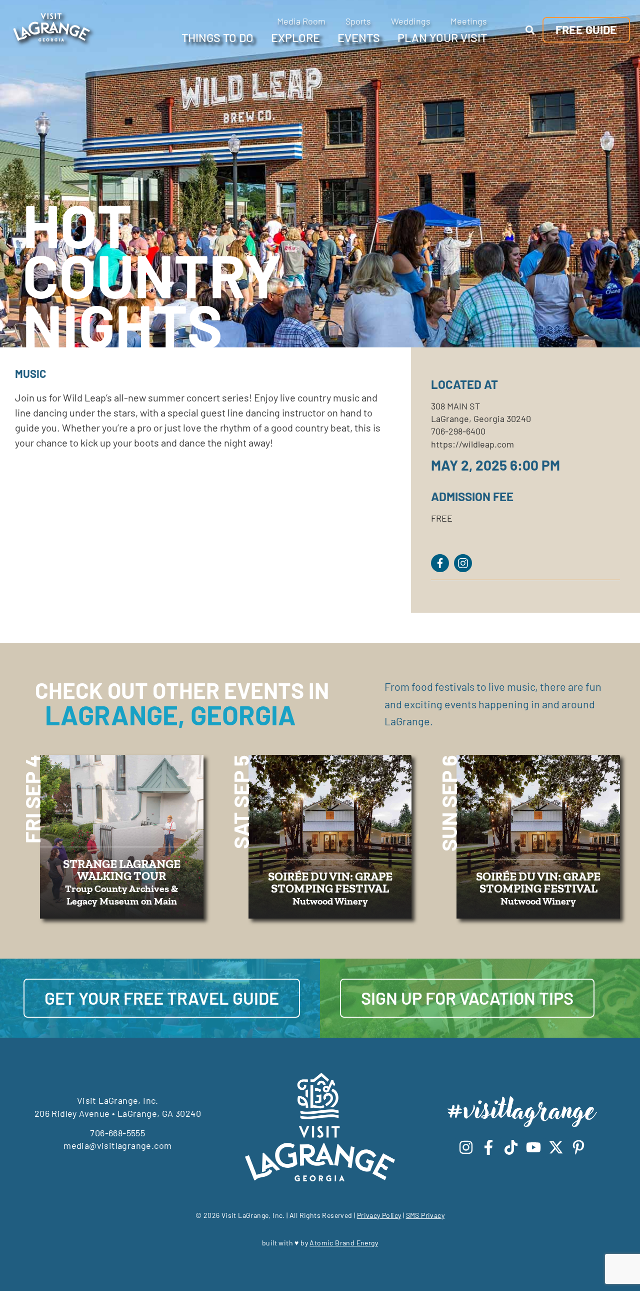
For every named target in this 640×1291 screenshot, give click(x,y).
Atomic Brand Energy (344, 1242)
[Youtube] (533, 1147)
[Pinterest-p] (578, 1147)
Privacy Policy (379, 1215)
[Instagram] (466, 1147)
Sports (358, 21)
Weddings (410, 21)
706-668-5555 (117, 1132)
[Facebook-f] (488, 1147)
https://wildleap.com (472, 444)
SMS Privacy (425, 1215)
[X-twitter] (556, 1147)
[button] (530, 30)
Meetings (468, 21)
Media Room (301, 21)
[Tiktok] (511, 1147)
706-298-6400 (458, 431)
